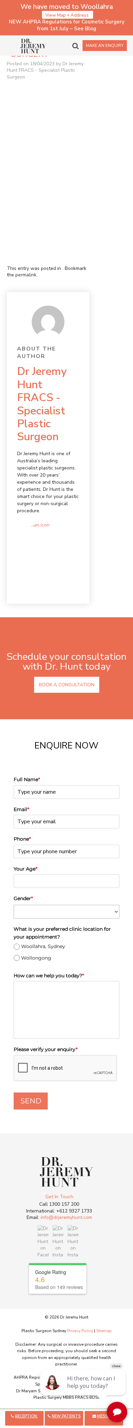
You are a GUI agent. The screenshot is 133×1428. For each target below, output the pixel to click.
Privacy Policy (80, 1331)
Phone (22, 839)
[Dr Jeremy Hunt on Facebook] (43, 1241)
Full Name (27, 779)
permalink (25, 275)
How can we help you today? (49, 976)
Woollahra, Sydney (43, 946)
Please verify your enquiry (45, 1049)
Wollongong (36, 958)
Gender (23, 898)
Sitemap (104, 1331)
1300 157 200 (64, 1204)
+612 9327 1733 (74, 1211)
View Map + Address (67, 15)
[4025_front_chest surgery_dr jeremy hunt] (48, 129)
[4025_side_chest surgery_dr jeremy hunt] (48, 211)
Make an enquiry (104, 45)
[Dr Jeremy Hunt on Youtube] (73, 1241)
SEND (30, 1101)
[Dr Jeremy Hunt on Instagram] (58, 1241)
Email (21, 809)
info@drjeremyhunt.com (66, 1217)
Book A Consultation (66, 685)
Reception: (26, 1416)
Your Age (25, 869)
